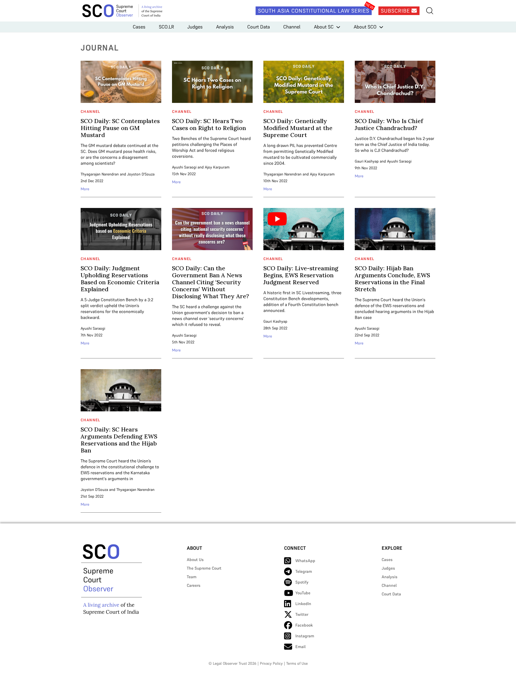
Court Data (258, 27)
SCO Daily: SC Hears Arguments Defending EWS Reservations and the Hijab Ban (119, 440)
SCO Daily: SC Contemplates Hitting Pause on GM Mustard (120, 128)
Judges (195, 27)
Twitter (301, 614)
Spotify (302, 582)
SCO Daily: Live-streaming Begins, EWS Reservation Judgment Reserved (300, 275)
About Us (195, 559)
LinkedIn (303, 603)
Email (300, 646)
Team (191, 576)
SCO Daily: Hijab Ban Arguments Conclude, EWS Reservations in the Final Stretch (392, 278)
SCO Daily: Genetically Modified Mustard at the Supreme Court (297, 128)
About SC (324, 27)
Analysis (225, 27)
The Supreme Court (204, 568)
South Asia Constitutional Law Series (313, 10)
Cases (139, 27)
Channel (291, 27)
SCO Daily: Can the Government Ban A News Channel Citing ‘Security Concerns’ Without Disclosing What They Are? (210, 282)
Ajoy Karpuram (217, 167)
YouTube (302, 592)
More (85, 188)
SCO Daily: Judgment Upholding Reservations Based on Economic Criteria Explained (120, 278)
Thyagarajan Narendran (100, 174)
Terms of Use (297, 663)
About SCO (365, 27)
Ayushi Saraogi (184, 167)
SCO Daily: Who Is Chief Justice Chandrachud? (389, 124)
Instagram (304, 635)
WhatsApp (305, 560)
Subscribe (396, 10)
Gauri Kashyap (367, 161)
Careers (193, 585)
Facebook (304, 625)
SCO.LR (166, 27)
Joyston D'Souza (141, 174)
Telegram (303, 571)
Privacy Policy (271, 663)
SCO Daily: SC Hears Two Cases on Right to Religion (209, 124)
